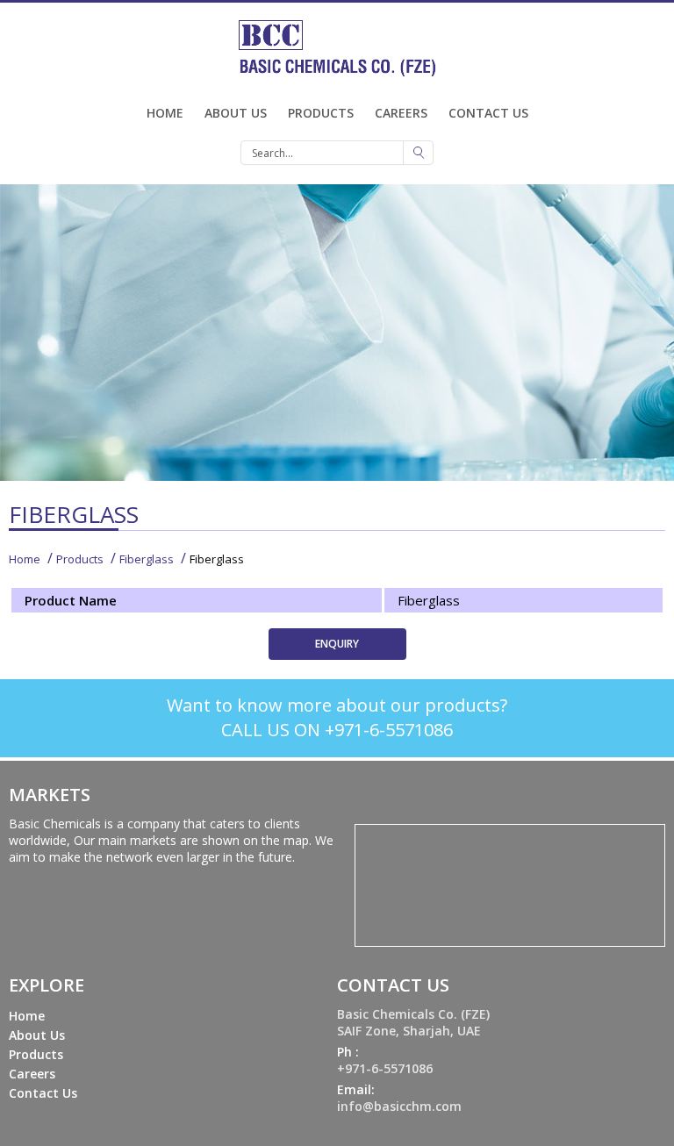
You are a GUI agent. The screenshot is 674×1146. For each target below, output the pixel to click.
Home (165, 112)
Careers (401, 112)
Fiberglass (146, 559)
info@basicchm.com (399, 1106)
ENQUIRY (337, 643)
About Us (235, 112)
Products (321, 112)
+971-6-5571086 (385, 1068)
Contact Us (488, 112)
